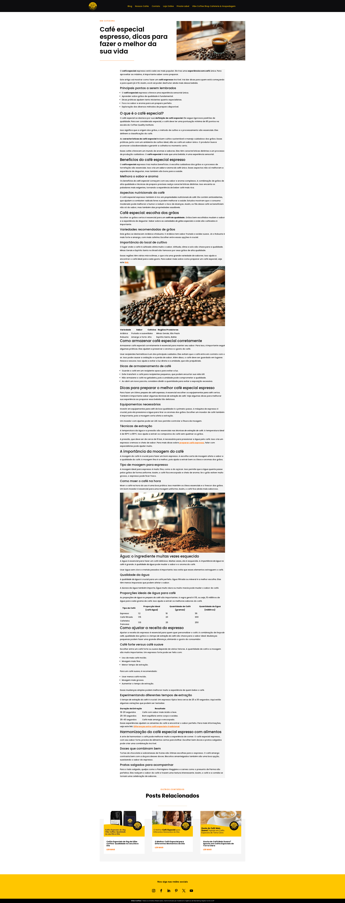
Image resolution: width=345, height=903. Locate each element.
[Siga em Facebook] (161, 891)
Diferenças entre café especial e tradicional (156, 726)
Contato (156, 6)
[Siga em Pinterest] (176, 891)
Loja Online (168, 6)
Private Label (183, 6)
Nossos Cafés (142, 6)
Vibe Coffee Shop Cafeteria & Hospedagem (213, 6)
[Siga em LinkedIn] (168, 891)
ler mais (110, 849)
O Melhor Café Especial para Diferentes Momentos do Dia (170, 842)
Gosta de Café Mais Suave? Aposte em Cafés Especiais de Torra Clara (218, 843)
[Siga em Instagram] (153, 891)
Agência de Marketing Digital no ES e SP (199, 901)
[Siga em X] (184, 891)
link (126, 262)
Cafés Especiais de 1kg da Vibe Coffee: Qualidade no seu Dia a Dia (122, 843)
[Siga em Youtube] (191, 891)
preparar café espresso (191, 442)
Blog (130, 6)
